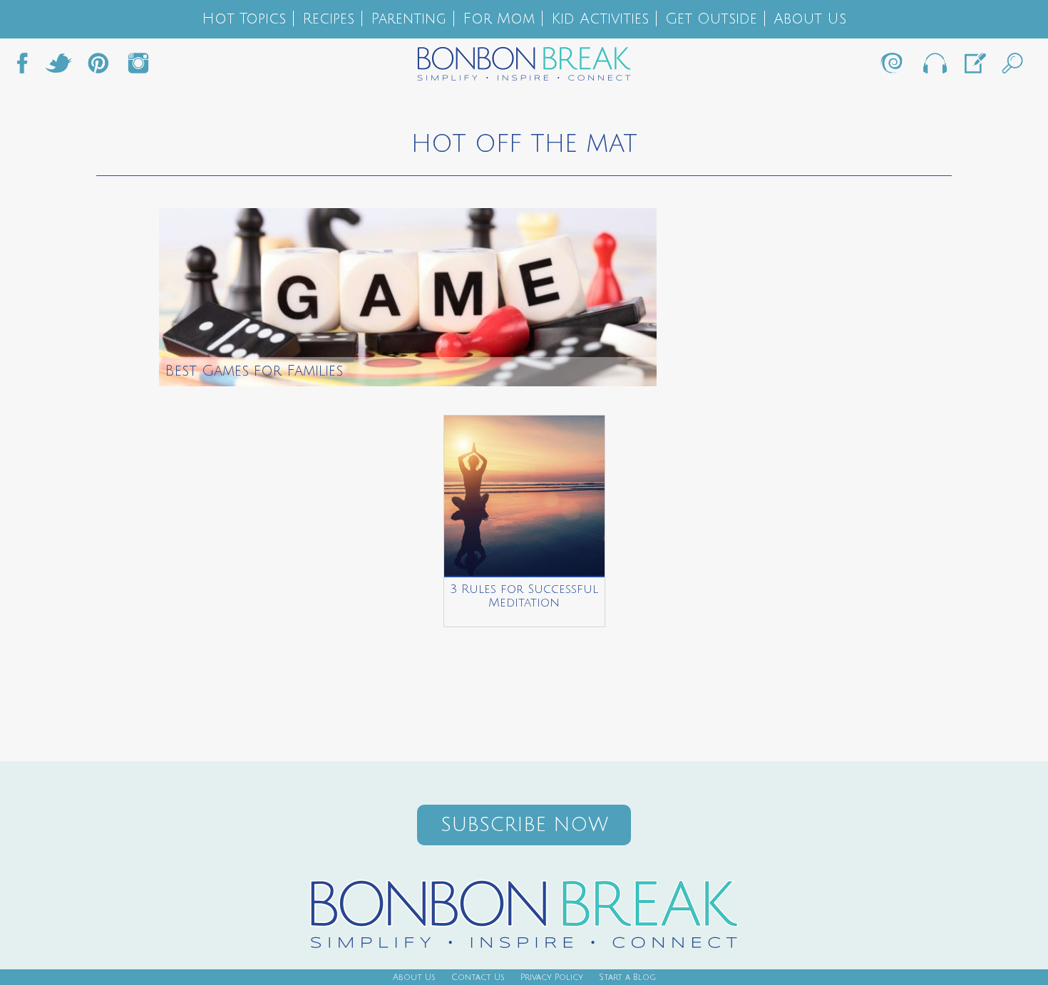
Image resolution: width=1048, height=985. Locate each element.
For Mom (499, 19)
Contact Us (478, 977)
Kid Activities (600, 19)
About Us (810, 19)
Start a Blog (627, 977)
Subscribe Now (524, 825)
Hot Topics (244, 19)
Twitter (58, 67)
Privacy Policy (551, 977)
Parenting (408, 19)
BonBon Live (934, 67)
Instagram (138, 67)
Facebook (27, 67)
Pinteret (98, 67)
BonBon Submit (974, 67)
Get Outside (711, 19)
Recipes (328, 19)
